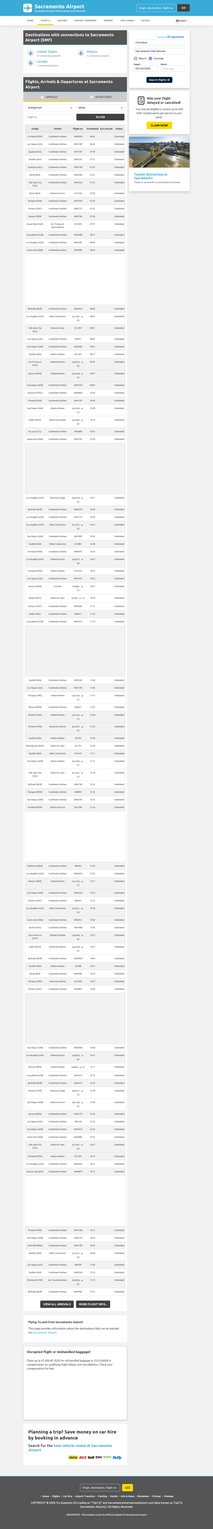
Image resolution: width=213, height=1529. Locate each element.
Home (30, 20)
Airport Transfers (85, 20)
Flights (45, 20)
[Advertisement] (75, 279)
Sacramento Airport (60, 7)
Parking (108, 20)
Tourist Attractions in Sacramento (150, 176)
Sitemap (168, 1496)
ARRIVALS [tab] (51, 97)
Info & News (127, 20)
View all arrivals (57, 1304)
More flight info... (93, 1304)
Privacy (156, 1496)
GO (183, 7)
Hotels (145, 20)
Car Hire (62, 20)
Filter (100, 117)
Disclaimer (143, 1496)
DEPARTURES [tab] (103, 97)
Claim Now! (159, 125)
